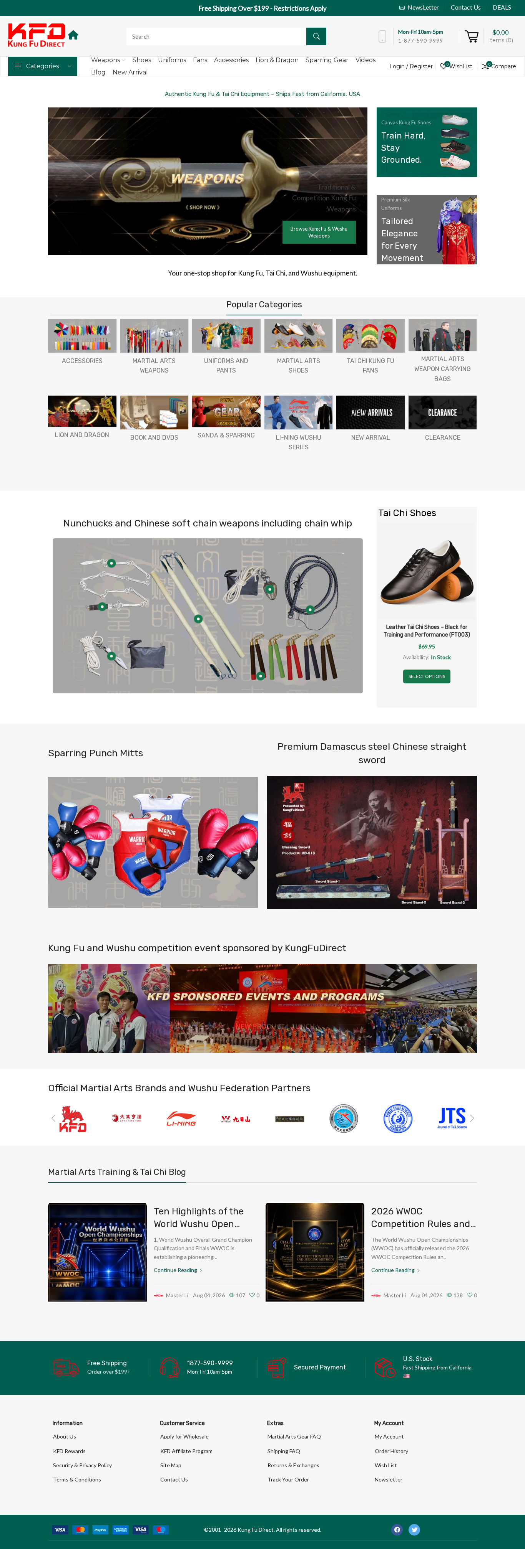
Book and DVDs (154, 437)
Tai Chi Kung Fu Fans (370, 365)
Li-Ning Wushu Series (298, 442)
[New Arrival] (370, 412)
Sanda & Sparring (226, 435)
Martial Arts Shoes (298, 365)
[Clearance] (442, 412)
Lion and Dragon (82, 435)
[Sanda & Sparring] (226, 411)
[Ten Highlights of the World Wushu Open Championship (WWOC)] (97, 1252)
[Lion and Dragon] (82, 411)
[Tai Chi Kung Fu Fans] (370, 335)
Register (421, 66)
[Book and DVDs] (154, 412)
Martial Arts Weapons (154, 365)
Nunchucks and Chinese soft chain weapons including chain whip (207, 523)
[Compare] (469, 536)
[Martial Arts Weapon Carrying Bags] (442, 334)
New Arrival (370, 437)
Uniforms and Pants (226, 365)
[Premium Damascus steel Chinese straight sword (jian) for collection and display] (372, 842)
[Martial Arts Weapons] (154, 335)
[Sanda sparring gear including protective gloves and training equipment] (153, 842)
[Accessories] (82, 335)
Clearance (442, 437)
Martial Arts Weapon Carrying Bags (442, 368)
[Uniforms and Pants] (226, 335)
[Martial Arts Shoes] (298, 335)
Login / (399, 66)
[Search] (316, 36)
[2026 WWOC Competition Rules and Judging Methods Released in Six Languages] (315, 1252)
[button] (53, 1118)
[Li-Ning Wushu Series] (298, 412)
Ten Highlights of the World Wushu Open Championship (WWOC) (203, 1224)
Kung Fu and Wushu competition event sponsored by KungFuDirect (197, 947)
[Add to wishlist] (469, 555)
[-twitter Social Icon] (414, 1530)
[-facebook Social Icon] (397, 1530)
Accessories (82, 361)
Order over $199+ (109, 1371)
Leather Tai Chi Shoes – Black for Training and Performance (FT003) (427, 631)
